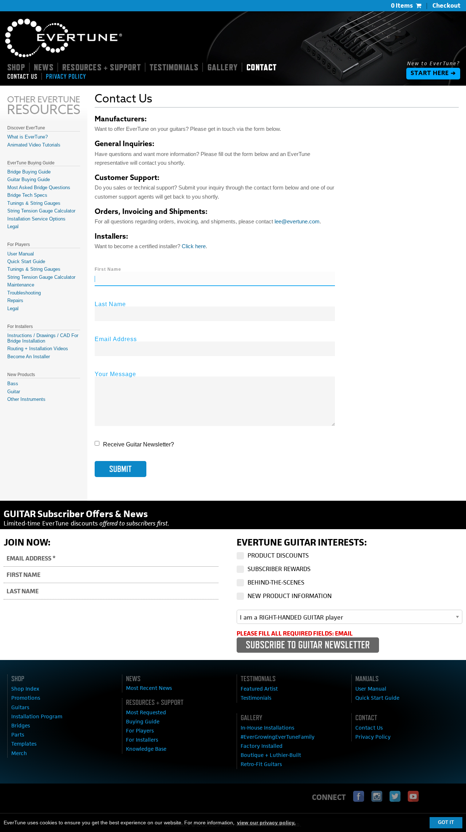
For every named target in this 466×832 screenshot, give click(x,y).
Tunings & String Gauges (33, 203)
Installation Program (36, 716)
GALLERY (223, 67)
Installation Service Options (36, 219)
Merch (19, 753)
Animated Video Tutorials (33, 145)
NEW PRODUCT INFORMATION (290, 596)
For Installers (142, 739)
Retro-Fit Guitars (261, 764)
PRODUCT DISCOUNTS (278, 555)
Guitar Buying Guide (28, 179)
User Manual (20, 254)
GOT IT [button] (446, 822)
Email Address (116, 339)
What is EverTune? (27, 137)
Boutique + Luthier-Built (271, 754)
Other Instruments (26, 399)
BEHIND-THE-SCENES (276, 582)
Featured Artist (259, 688)
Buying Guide (142, 721)
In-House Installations (267, 727)
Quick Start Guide (26, 261)
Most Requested (146, 712)
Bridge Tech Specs (27, 195)
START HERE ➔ (433, 74)
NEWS (44, 67)
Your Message (115, 374)
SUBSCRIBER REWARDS (279, 569)
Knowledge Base (146, 748)
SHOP (16, 67)
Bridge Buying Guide (29, 172)
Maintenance (20, 285)
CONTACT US (22, 76)
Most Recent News (149, 687)
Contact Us (369, 727)
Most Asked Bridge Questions (38, 187)
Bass (12, 383)
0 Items (402, 5)
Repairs (15, 300)
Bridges (20, 725)
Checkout (447, 5)
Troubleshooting (24, 293)
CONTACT (261, 67)
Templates (23, 743)
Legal (13, 226)
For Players (140, 730)
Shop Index (25, 688)
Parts (17, 734)
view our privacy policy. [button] (266, 822)
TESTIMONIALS (174, 67)
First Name (108, 269)
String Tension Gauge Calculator (41, 211)
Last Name (110, 304)
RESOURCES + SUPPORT (101, 67)
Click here (194, 246)
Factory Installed (262, 745)
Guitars (20, 707)
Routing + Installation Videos (37, 348)
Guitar (13, 391)
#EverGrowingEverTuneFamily (278, 736)
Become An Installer (28, 356)
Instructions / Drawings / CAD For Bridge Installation (42, 338)
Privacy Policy (373, 736)
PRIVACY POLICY (66, 76)
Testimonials (256, 697)
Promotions (25, 697)
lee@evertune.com (297, 221)
